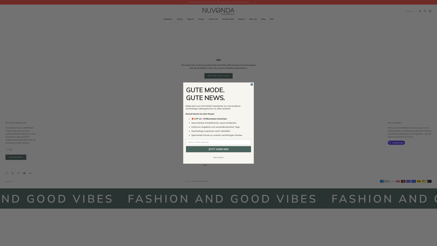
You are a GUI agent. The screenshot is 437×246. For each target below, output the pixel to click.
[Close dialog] (252, 84)
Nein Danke (218, 157)
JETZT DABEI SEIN (218, 149)
